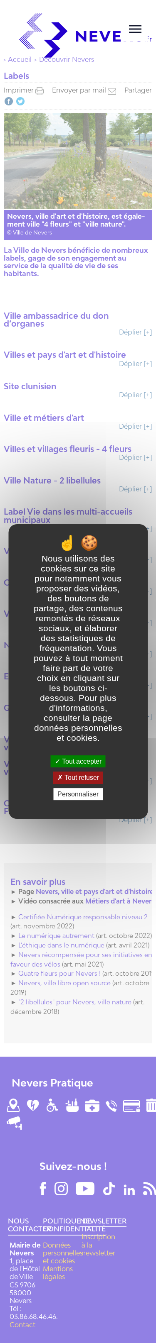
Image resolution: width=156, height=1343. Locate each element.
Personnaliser (78, 794)
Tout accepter (81, 761)
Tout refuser (81, 777)
